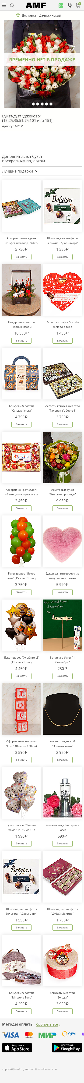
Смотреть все (47, 1024)
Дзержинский (50, 15)
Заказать (21, 256)
